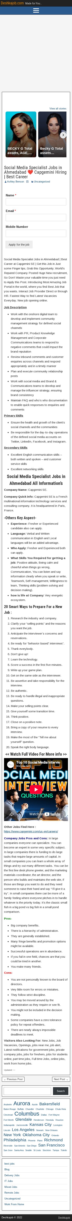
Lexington (57, 1125)
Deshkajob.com (12, 3)
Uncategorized (42, 181)
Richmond (53, 1140)
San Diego (31, 1146)
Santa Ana (19, 1150)
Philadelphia (15, 1140)
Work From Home (14, 1204)
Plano (39, 1140)
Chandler (30, 1109)
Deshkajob (64, 1217)
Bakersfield (49, 1104)
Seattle (28, 1150)
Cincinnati (8, 1115)
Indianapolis (9, 1125)
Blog (6, 1169)
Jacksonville (22, 1125)
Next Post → (61, 1079)
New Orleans (51, 1130)
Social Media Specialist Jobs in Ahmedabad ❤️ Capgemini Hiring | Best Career (35, 172)
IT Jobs (8, 1181)
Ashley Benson (15, 181)
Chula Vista (60, 1109)
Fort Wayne (54, 1115)
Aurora (21, 1103)
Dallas (44, 1115)
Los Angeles (23, 1129)
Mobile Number (17, 226)
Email (11, 211)
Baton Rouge (10, 1109)
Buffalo (20, 1109)
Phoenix (32, 1140)
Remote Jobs (11, 1192)
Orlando (55, 1135)
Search (61, 1091)
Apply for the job (19, 244)
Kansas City (41, 1124)
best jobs (9, 1163)
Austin (35, 1104)
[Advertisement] (36, 53)
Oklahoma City (36, 1135)
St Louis (37, 1150)
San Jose (8, 1150)
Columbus (26, 1113)
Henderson (39, 1120)
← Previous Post (13, 1079)
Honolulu (50, 1120)
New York (12, 1135)
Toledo (64, 1150)
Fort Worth (9, 1120)
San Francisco (51, 1145)
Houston (59, 1120)
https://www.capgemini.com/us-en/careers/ (31, 831)
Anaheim (8, 1104)
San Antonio (19, 1146)
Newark (40, 1130)
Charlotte (40, 1109)
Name (11, 195)
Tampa (56, 1150)
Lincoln (7, 1130)
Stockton (47, 1150)
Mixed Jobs (10, 1187)
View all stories (58, 108)
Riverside (8, 1146)
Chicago (50, 1109)
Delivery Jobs (12, 1175)
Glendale (23, 1119)
